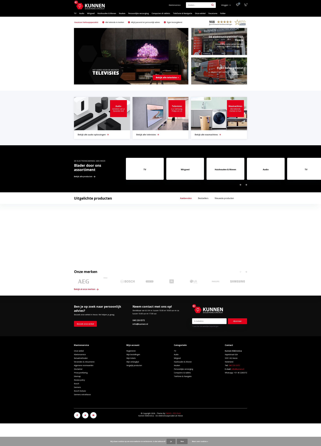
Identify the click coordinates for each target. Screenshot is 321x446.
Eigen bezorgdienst (174, 22)
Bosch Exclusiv (80, 391)
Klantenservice (175, 5)
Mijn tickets (131, 358)
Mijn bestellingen (133, 354)
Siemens (77, 387)
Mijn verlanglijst (132, 362)
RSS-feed (176, 413)
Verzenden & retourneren (84, 362)
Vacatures (212, 13)
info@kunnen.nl (140, 324)
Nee (182, 441)
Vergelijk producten (134, 365)
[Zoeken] (213, 5)
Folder (223, 13)
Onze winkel (200, 13)
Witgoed (91, 13)
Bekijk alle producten (83, 177)
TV (75, 13)
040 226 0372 (139, 320)
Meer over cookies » (200, 441)
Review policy (79, 380)
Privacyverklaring (81, 372)
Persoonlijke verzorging (138, 13)
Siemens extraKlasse (82, 394)
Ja (171, 441)
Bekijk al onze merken (85, 289)
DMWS (168, 413)
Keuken (122, 13)
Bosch (76, 383)
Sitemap (77, 376)
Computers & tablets (161, 13)
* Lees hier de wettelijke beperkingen (205, 326)
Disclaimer (78, 369)
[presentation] (241, 185)
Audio (81, 13)
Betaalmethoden (81, 358)
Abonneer (237, 321)
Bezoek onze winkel (85, 324)
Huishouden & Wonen (106, 13)
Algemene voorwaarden (83, 365)
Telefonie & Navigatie (182, 13)
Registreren (131, 351)
